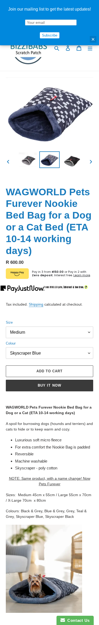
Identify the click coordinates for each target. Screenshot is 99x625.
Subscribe (49, 35)
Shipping (36, 304)
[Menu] (90, 48)
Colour (11, 343)
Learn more (81, 275)
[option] (28, 160)
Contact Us (77, 620)
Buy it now (49, 385)
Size (9, 322)
